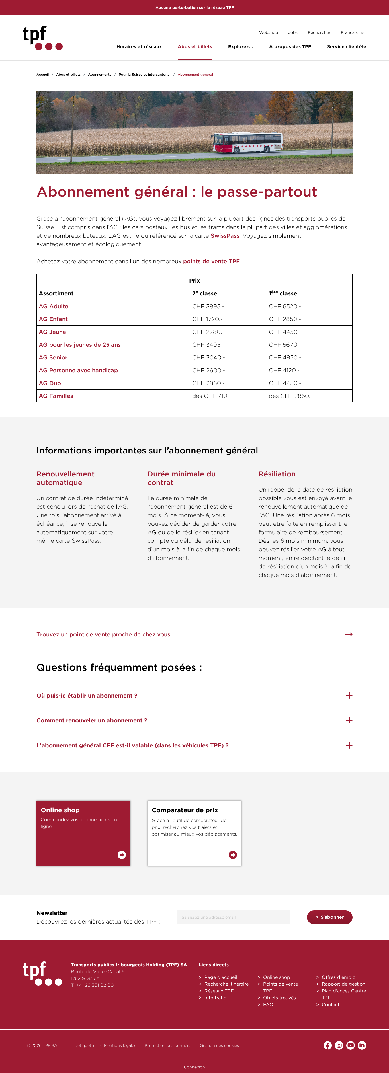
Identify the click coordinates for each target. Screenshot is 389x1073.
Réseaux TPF (219, 991)
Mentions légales (120, 1045)
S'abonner (332, 917)
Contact (330, 1004)
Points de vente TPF (280, 987)
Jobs (293, 32)
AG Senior (53, 357)
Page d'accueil (220, 977)
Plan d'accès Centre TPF (344, 994)
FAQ (268, 1004)
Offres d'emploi (339, 977)
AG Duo (50, 383)
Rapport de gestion (343, 984)
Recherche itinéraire (226, 984)
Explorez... (240, 46)
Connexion (194, 1067)
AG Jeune (52, 331)
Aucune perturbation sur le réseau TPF (194, 7)
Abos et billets (195, 46)
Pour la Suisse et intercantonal (144, 74)
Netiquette (84, 1045)
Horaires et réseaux (139, 46)
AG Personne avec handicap (78, 370)
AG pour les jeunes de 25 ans (80, 344)
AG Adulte (53, 306)
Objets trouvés (279, 997)
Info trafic (215, 997)
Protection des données (168, 1045)
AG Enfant (53, 319)
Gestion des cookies (219, 1045)
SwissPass (225, 235)
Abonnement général (195, 74)
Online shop (276, 977)
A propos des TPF (290, 46)
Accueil (42, 74)
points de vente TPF (211, 261)
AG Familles (56, 395)
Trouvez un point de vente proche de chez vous (103, 634)
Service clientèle (346, 46)
